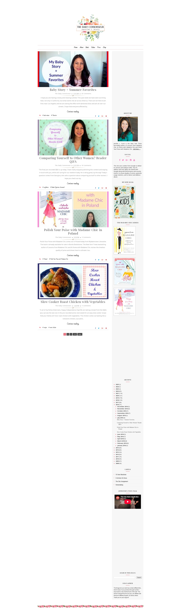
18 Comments (86, 165)
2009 (117, 461)
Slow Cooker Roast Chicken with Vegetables (73, 302)
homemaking (119, 485)
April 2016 (120, 439)
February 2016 (122, 443)
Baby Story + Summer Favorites (73, 90)
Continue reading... (73, 111)
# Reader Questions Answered (57, 187)
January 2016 (121, 445)
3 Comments (86, 237)
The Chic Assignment (122, 481)
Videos (93, 47)
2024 (117, 387)
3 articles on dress (121, 478)
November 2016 (122, 409)
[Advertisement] (128, 80)
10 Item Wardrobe (121, 474)
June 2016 (120, 434)
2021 (117, 393)
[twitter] (123, 160)
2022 (117, 391)
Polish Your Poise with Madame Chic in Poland (73, 231)
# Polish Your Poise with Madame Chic (58, 259)
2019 (117, 398)
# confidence (46, 187)
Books (87, 47)
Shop (104, 47)
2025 (117, 384)
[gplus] (127, 160)
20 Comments (86, 93)
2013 (117, 452)
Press (99, 47)
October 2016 (122, 411)
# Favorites (54, 115)
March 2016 (121, 441)
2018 (117, 400)
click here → (136, 149)
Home (75, 47)
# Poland (45, 259)
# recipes (45, 327)
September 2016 (123, 413)
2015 (117, 448)
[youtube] (134, 160)
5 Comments (86, 306)
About (81, 47)
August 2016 (121, 415)
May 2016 (120, 436)
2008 (117, 463)
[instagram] (131, 160)
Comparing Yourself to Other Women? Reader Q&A (73, 159)
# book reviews (46, 115)
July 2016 (120, 418)
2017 (117, 402)
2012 (117, 454)
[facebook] (119, 160)
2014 (117, 450)
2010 (117, 459)
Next (79, 334)
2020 (117, 396)
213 (75, 334)
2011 (117, 457)
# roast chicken (52, 327)
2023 (117, 389)
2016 (117, 404)
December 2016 (122, 406)
